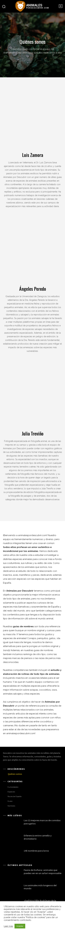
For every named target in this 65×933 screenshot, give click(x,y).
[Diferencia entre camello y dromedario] (12, 839)
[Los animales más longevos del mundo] (12, 889)
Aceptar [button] (19, 926)
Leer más (8, 926)
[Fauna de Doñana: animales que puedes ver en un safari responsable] (12, 873)
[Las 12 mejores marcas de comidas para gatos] (12, 824)
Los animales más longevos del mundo (40, 887)
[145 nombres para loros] (12, 854)
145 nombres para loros (36, 850)
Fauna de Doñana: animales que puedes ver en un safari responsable (42, 871)
